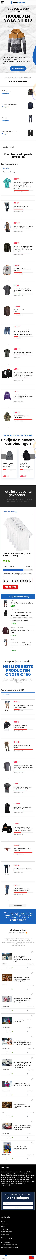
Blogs (3, 1226)
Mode (3, 1112)
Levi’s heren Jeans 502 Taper (23, 869)
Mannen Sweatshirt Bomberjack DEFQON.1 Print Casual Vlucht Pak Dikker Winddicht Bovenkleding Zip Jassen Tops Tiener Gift (23, 375)
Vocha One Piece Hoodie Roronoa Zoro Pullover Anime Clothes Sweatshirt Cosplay (23, 828)
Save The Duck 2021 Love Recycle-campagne (22, 1148)
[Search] (33, 2)
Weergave (5, 93)
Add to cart (10, 579)
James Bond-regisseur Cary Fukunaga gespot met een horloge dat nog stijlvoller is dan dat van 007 (23, 1064)
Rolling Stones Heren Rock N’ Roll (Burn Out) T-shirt (23, 788)
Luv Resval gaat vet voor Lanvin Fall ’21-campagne (22, 1084)
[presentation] (3, 456)
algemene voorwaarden (9, 1245)
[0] (31, 1257)
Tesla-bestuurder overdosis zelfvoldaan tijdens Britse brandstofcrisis (22, 1127)
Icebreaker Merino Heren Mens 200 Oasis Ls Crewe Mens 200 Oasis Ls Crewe (23, 767)
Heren (12, 600)
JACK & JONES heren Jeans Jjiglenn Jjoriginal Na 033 (22, 889)
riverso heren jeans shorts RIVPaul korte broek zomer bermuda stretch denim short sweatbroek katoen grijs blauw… (23, 332)
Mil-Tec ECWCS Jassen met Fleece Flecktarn (22, 416)
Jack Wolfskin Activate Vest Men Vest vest (22, 808)
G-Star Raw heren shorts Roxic (22, 603)
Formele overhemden (17, 627)
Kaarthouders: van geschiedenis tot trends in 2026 (22, 1106)
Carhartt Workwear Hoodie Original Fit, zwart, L (8, 466)
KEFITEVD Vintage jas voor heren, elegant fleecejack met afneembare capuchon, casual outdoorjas (23, 249)
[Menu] (2, 2)
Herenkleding (6, 1006)
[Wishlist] (13, 1257)
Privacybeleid (5, 1242)
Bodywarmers (15, 610)
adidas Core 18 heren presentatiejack (20, 726)
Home (3, 1221)
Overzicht (4, 1229)
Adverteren (5, 1234)
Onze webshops (6, 1232)
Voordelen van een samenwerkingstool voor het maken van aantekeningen (23, 1042)
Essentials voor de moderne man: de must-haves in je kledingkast (22, 1000)
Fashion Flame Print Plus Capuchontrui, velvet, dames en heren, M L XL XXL (23, 396)
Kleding (4, 964)
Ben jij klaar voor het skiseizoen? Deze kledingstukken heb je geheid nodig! (23, 958)
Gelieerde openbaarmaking (10, 1247)
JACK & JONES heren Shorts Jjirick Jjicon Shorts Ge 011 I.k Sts (21, 645)
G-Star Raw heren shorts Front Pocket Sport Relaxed (23, 706)
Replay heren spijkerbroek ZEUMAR (22, 746)
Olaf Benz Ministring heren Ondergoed (22, 849)
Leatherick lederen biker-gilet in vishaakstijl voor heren (23, 353)
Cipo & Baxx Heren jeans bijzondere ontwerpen (21, 207)
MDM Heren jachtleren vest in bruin (22, 310)
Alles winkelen (5, 1224)
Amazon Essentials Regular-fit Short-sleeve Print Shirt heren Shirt (23, 290)
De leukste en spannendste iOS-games (22, 1020)
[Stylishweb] (32, 952)
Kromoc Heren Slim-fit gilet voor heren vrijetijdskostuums (23, 227)
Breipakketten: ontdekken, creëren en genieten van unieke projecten (22, 979)
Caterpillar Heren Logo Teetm (16, 548)
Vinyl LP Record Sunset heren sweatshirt (22, 269)
